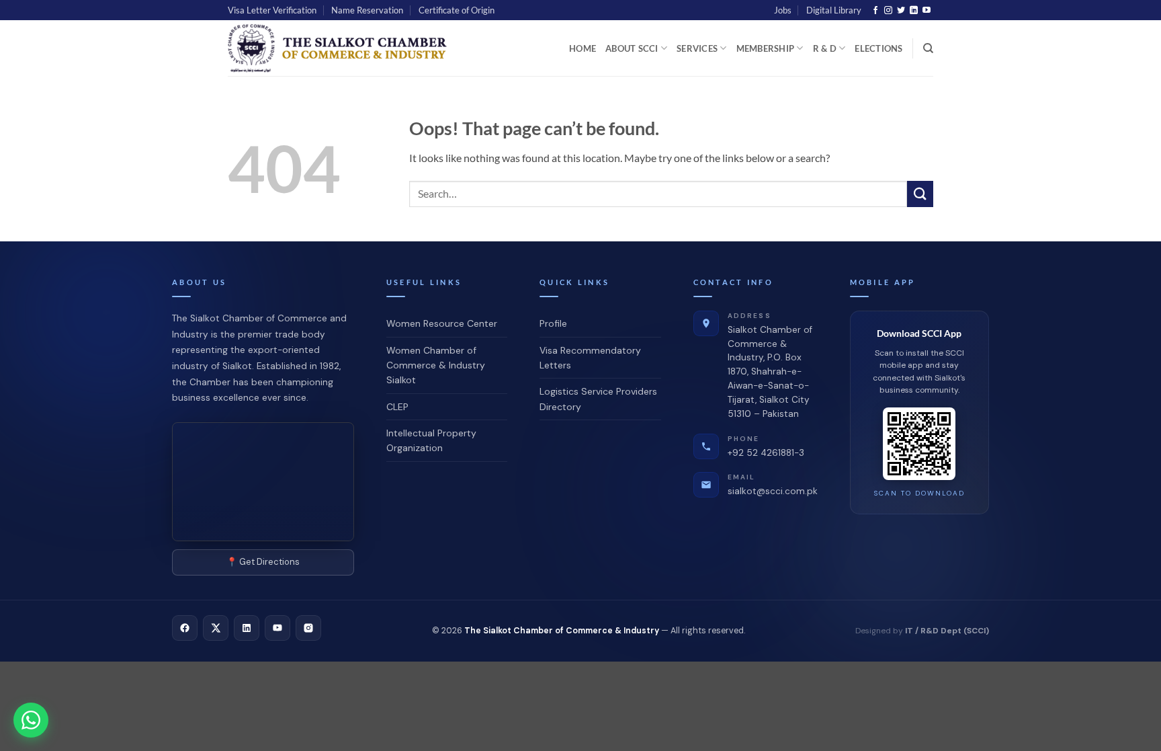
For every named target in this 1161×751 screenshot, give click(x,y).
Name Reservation (367, 10)
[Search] (928, 48)
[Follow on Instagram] (888, 10)
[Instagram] (308, 628)
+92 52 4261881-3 (766, 446)
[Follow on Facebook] (875, 10)
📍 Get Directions (263, 561)
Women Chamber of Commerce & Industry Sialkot (435, 365)
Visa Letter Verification (272, 10)
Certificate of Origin (456, 10)
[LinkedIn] (246, 628)
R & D (824, 48)
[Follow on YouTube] (926, 10)
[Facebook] (185, 628)
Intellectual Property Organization (431, 440)
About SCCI (631, 48)
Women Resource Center (441, 323)
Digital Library (833, 10)
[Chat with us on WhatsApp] (30, 720)
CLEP (397, 407)
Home (582, 48)
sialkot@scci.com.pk (773, 485)
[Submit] (920, 194)
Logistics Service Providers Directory (598, 398)
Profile (553, 323)
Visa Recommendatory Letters (590, 357)
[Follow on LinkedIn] (914, 10)
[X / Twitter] (215, 628)
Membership (765, 48)
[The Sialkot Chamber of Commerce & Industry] (341, 48)
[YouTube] (277, 628)
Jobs (782, 10)
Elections (878, 48)
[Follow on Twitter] (901, 10)
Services (697, 48)
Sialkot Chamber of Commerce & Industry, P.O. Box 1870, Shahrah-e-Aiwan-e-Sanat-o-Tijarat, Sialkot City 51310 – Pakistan (770, 365)
